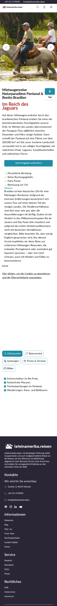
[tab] (12, 354)
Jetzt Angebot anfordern (28, 163)
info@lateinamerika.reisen (34, 2)
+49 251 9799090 (12, 2)
